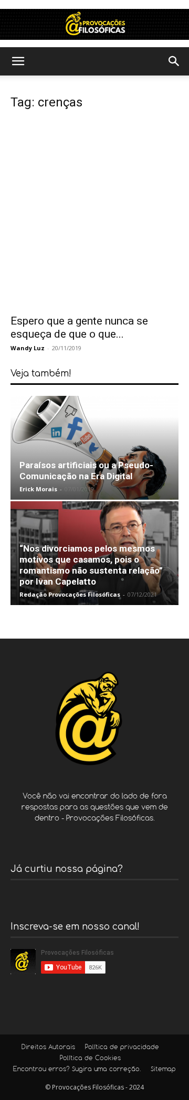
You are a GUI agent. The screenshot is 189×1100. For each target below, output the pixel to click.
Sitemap (163, 1069)
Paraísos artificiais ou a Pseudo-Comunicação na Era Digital (86, 470)
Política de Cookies (90, 1058)
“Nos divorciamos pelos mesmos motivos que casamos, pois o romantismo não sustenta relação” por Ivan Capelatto (91, 565)
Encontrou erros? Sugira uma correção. (77, 1069)
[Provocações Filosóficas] (94, 24)
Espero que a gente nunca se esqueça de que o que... (79, 327)
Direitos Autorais (48, 1047)
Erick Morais (38, 489)
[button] (18, 61)
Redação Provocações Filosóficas (69, 594)
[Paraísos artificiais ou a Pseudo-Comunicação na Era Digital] (94, 448)
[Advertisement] (94, 215)
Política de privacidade (122, 1047)
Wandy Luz (27, 348)
